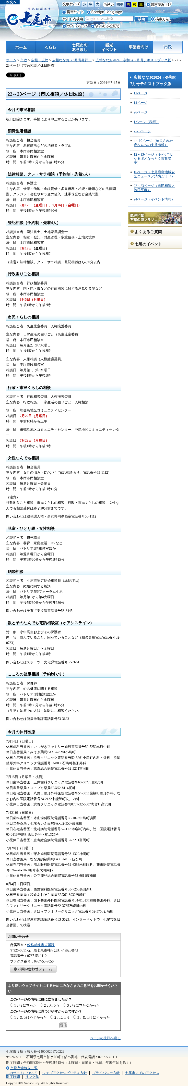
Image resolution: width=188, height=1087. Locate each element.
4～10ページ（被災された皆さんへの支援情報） (153, 143)
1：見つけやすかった (30, 1017)
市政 (23, 60)
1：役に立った (25, 1005)
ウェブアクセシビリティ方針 (64, 1073)
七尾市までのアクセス (142, 1073)
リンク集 (32, 1077)
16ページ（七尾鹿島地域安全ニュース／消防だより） (154, 174)
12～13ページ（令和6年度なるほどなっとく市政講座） (153, 159)
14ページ (140, 103)
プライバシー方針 (106, 1073)
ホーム (11, 60)
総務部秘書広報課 (41, 945)
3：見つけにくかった (93, 1017)
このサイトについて (21, 1073)
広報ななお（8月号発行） (72, 60)
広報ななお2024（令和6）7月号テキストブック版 (133, 60)
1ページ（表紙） (146, 122)
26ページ (140, 112)
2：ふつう (51, 1005)
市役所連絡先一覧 (24, 1068)
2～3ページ (142, 131)
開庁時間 (13, 1077)
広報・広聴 (39, 60)
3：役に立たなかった (83, 1005)
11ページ (140, 93)
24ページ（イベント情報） (154, 199)
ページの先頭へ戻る (105, 1038)
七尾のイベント (148, 244)
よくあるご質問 (148, 232)
